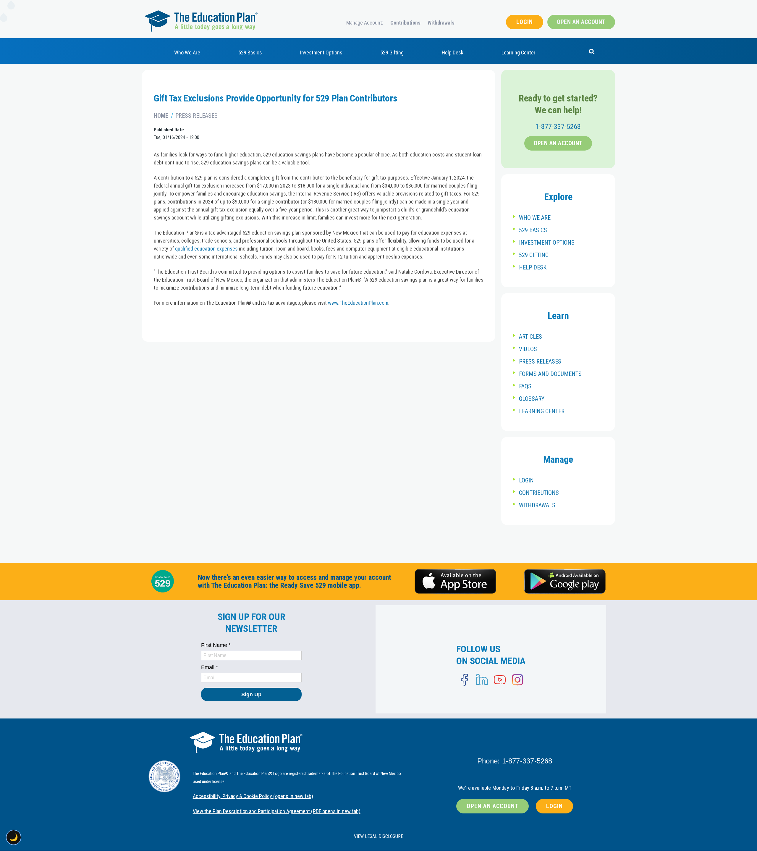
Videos (528, 349)
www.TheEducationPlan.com (358, 303)
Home (161, 115)
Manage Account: (364, 23)
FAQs (525, 386)
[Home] (201, 21)
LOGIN (524, 21)
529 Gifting (392, 52)
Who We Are (187, 52)
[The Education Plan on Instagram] (517, 680)
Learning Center (519, 52)
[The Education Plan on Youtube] (500, 680)
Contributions (405, 23)
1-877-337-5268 (558, 126)
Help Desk (452, 52)
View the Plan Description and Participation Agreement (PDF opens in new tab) (276, 811)
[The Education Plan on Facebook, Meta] (464, 680)
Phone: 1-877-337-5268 (514, 761)
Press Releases (196, 115)
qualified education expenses (206, 249)
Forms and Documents (550, 373)
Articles (530, 336)
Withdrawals (441, 23)
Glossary (531, 398)
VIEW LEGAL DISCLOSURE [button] (378, 836)
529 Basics (250, 52)
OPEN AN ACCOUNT (581, 21)
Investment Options (321, 52)
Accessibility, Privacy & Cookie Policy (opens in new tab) (253, 796)
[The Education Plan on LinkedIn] (482, 680)
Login (526, 480)
